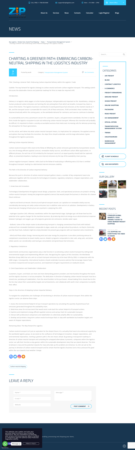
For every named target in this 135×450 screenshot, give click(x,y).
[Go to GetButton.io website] (5, 448)
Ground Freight (111, 97)
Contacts (77, 13)
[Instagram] (19, 356)
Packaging (109, 109)
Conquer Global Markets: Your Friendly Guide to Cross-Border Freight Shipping (116, 219)
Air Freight (109, 76)
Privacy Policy (31, 443)
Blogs (117, 13)
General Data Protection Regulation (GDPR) (22, 438)
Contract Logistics (113, 84)
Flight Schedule (112, 156)
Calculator (89, 13)
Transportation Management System (56, 72)
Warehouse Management (110, 142)
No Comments (89, 72)
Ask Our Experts (111, 164)
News (67, 13)
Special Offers (111, 122)
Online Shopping (112, 105)
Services (56, 13)
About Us (44, 13)
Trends (107, 133)
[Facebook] (11, 356)
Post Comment (80, 406)
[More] (23, 356)
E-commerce (110, 88)
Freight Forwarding (113, 93)
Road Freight (110, 114)
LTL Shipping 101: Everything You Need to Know (116, 234)
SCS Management (112, 118)
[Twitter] (15, 356)
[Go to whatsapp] (5, 443)
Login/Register (104, 13)
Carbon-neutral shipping (18, 366)
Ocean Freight (111, 101)
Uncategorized (111, 137)
